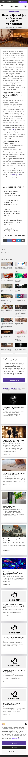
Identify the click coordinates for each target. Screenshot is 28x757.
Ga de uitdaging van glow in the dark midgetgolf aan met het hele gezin (14, 573)
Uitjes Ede (4, 252)
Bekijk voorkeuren (14, 751)
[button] (25, 724)
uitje (13, 129)
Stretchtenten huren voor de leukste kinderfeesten (12, 703)
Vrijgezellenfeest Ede (14, 252)
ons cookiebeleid (16, 738)
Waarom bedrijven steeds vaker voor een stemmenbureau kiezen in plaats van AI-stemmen (14, 442)
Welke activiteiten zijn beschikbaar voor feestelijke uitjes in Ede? (14, 193)
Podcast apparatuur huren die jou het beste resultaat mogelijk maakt (13, 606)
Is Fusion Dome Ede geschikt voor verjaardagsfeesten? (14, 202)
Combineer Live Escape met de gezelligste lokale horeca (20, 349)
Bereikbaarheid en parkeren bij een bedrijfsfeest (19, 280)
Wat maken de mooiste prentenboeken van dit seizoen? (20, 300)
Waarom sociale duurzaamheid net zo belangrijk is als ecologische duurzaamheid (20, 337)
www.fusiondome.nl (13, 174)
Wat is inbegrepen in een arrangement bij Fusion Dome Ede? (14, 222)
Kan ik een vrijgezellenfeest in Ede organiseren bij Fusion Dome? (14, 212)
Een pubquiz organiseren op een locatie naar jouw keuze (14, 473)
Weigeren (14, 747)
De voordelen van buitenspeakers (9, 506)
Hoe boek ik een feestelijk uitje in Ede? (14, 230)
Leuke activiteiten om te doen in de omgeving (14, 671)
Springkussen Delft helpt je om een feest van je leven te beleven (14, 638)
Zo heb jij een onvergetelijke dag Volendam (14, 539)
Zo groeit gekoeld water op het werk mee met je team (7, 290)
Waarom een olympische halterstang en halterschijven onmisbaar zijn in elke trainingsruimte (20, 313)
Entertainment (14, 11)
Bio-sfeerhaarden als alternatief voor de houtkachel (6, 336)
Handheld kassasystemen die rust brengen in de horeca (21, 290)
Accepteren (14, 743)
